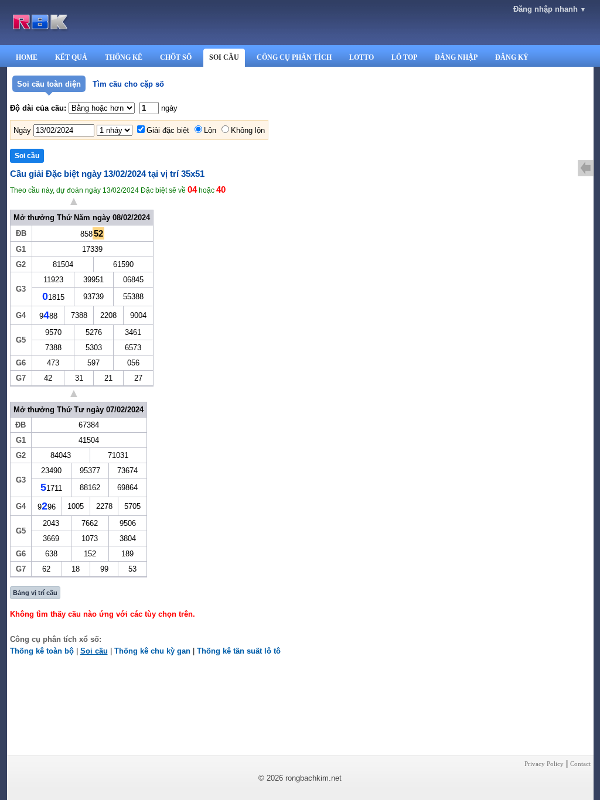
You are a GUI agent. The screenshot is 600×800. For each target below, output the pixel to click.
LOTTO (361, 57)
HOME (27, 57)
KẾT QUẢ (71, 57)
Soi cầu (94, 651)
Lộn (210, 130)
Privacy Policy (544, 763)
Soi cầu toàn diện (49, 84)
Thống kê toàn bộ (42, 651)
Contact (580, 763)
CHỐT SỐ (176, 57)
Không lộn (248, 130)
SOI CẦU (224, 57)
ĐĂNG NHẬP (456, 57)
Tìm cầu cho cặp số (128, 84)
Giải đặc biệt (167, 130)
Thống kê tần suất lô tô (239, 651)
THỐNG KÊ (123, 57)
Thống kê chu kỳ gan (152, 651)
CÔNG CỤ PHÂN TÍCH (294, 57)
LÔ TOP (404, 57)
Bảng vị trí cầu (35, 592)
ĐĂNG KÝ (512, 57)
